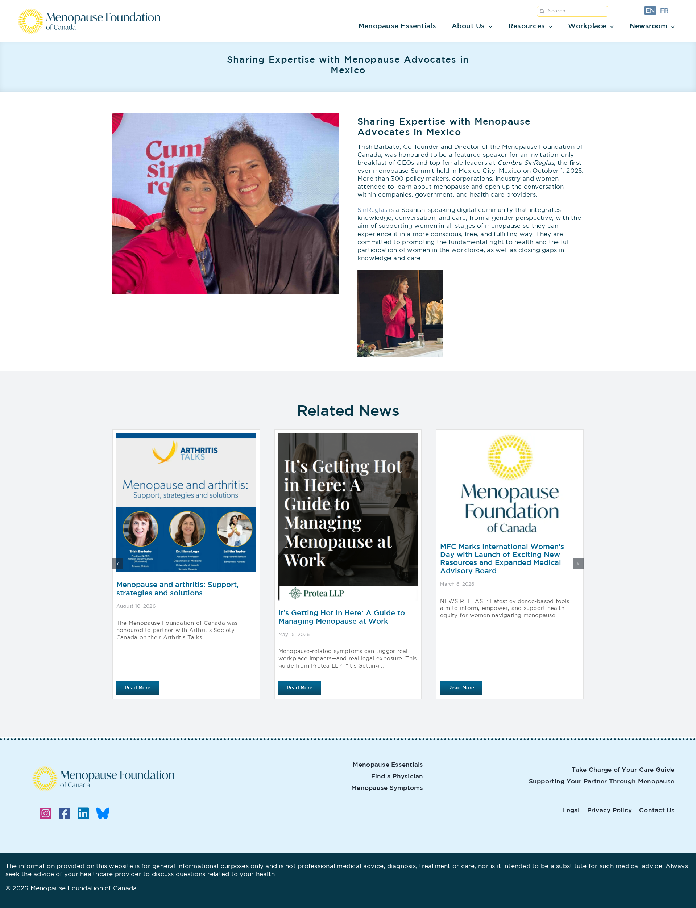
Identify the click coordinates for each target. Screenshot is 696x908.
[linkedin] (83, 813)
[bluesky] (102, 813)
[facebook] (64, 813)
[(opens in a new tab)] (510, 564)
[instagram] (45, 813)
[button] (117, 563)
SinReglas (372, 210)
